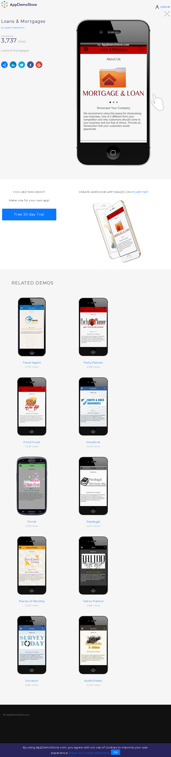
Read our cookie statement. (89, 752)
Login (164, 6)
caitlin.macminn (15, 27)
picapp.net (139, 192)
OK (115, 752)
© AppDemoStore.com (16, 714)
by (114, 44)
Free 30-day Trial (29, 214)
